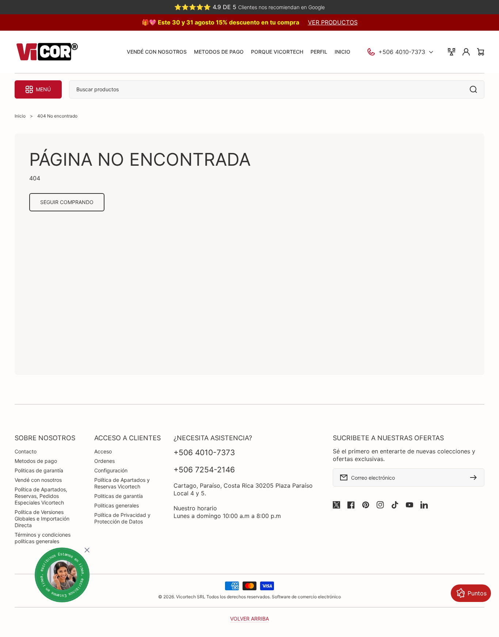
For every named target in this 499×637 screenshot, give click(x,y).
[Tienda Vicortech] (46, 52)
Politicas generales (116, 505)
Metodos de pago (36, 461)
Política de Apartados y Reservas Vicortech (122, 483)
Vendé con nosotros (38, 480)
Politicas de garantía (39, 470)
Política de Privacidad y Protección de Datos (122, 518)
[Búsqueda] (475, 89)
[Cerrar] (87, 550)
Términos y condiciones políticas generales (43, 538)
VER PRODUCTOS (333, 22)
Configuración (110, 470)
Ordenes (104, 461)
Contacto (26, 451)
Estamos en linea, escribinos (62, 575)
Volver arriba (249, 618)
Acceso (103, 451)
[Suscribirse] (475, 477)
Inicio (20, 116)
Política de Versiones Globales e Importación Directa (42, 518)
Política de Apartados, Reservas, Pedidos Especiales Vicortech (41, 496)
